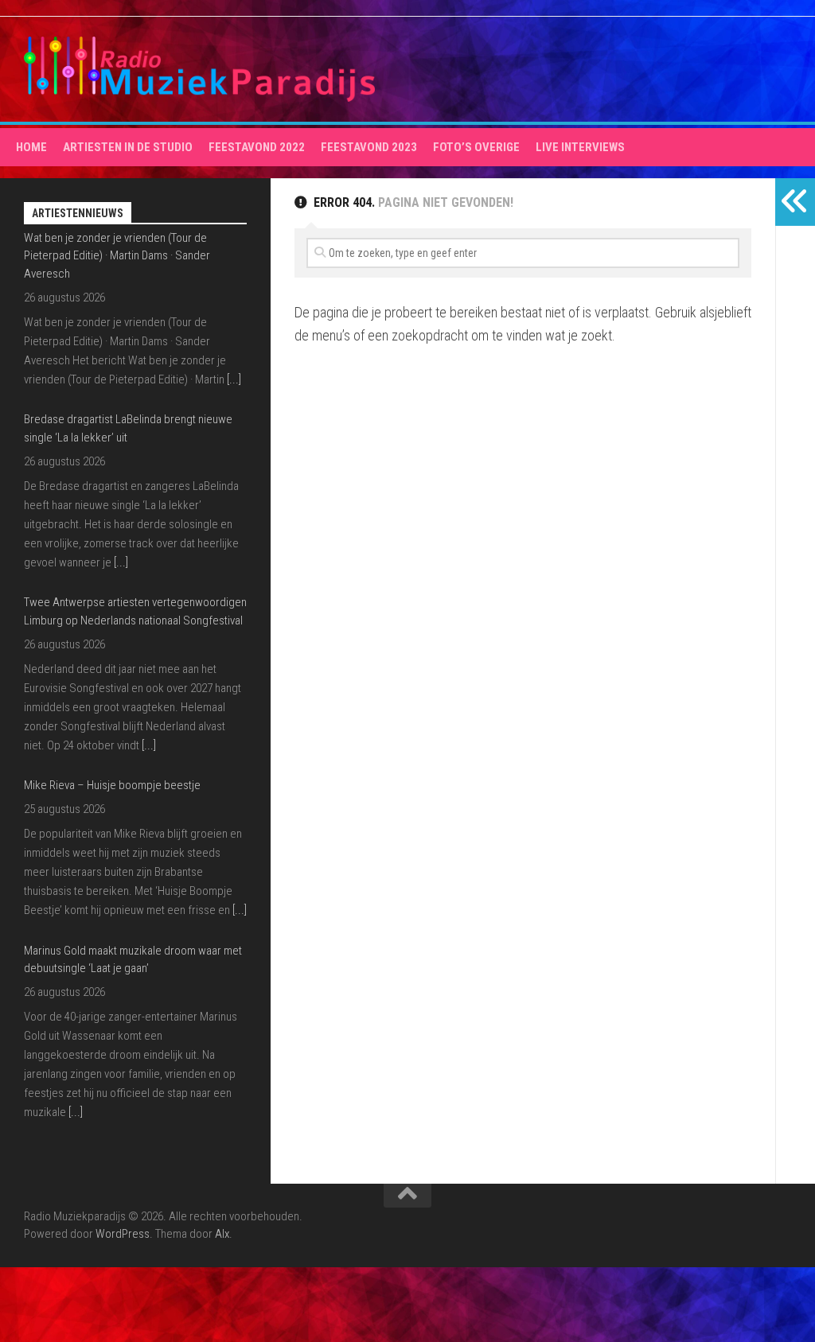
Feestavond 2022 (257, 147)
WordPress (123, 1234)
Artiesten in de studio (128, 147)
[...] (121, 380)
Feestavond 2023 (369, 147)
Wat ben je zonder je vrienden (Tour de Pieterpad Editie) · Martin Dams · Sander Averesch (117, 988)
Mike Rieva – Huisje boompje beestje (112, 604)
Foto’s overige (476, 147)
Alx (222, 1234)
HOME (31, 147)
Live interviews (580, 147)
